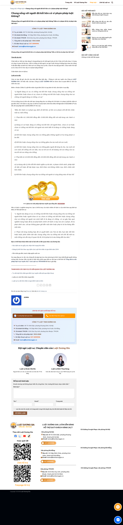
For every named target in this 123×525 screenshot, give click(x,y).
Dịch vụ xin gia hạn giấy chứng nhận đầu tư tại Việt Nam (102, 46)
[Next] (73, 361)
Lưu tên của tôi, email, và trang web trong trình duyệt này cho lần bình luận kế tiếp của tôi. (44, 409)
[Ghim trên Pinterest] (47, 285)
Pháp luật (93, 2)
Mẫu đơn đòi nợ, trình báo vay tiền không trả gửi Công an (102, 14)
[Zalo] (117, 519)
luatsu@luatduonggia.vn (27, 46)
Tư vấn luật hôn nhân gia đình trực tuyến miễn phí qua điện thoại (33, 273)
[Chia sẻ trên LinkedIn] (50, 285)
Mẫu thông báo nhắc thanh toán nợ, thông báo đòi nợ (102, 30)
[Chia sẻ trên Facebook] (38, 285)
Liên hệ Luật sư (104, 2)
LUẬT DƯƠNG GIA (46, 81)
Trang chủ (68, 2)
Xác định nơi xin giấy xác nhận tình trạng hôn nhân (28, 245)
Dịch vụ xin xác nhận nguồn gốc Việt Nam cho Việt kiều (102, 38)
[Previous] (13, 361)
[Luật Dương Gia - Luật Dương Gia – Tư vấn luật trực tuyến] (21, 2)
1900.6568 (36, 41)
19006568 (42, 261)
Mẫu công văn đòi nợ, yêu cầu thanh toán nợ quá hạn (102, 22)
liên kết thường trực (42, 291)
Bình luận (16, 387)
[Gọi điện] (117, 506)
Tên (15, 401)
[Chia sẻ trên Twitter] (41, 285)
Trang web (59, 401)
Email (37, 401)
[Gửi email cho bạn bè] (44, 285)
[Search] (112, 2)
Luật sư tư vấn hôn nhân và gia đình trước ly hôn (27, 281)
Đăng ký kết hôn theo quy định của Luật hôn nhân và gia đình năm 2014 (35, 249)
